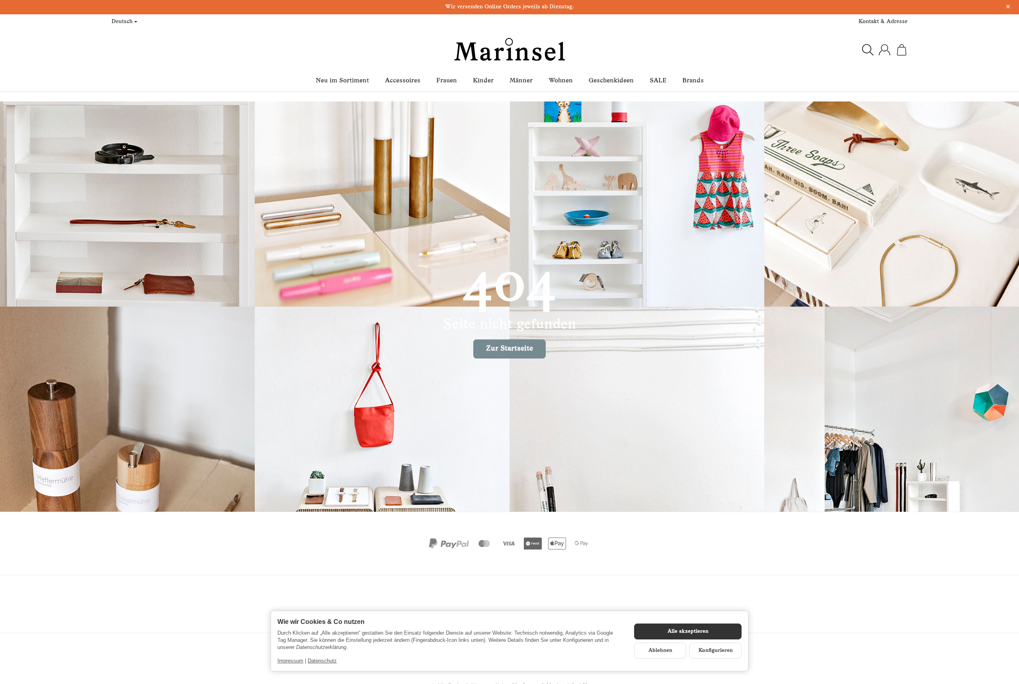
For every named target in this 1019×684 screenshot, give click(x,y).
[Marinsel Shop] (509, 50)
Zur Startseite (509, 348)
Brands (693, 81)
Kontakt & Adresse (883, 21)
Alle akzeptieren (688, 631)
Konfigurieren (716, 650)
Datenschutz (322, 661)
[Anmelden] (884, 50)
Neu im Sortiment (342, 81)
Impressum (290, 661)
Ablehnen (660, 650)
